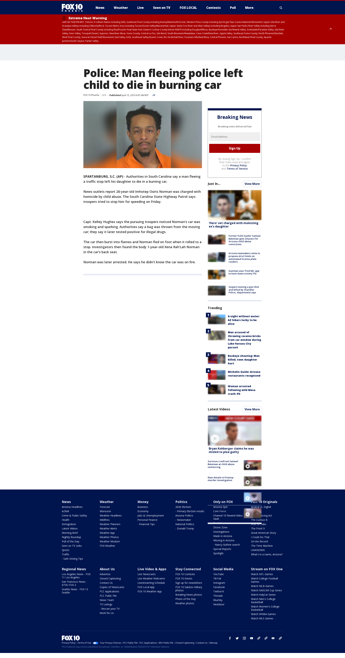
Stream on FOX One (267, 569)
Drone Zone (220, 527)
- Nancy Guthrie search (226, 544)
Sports (65, 550)
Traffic (65, 554)
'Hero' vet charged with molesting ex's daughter (233, 224)
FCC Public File (108, 595)
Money (142, 502)
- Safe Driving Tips (72, 558)
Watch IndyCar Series (263, 594)
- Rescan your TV (109, 608)
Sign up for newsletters (188, 582)
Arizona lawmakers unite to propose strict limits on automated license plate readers (244, 257)
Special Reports (222, 549)
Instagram (219, 582)
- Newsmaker (183, 520)
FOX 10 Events (183, 578)
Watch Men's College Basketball (263, 600)
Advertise (105, 574)
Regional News (74, 569)
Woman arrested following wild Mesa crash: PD (241, 389)
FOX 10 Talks (258, 524)
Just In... (214, 183)
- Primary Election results (189, 511)
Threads (218, 595)
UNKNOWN (258, 550)
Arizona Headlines (72, 507)
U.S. (104, 95)
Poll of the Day (70, 541)
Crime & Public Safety (74, 515)
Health (65, 520)
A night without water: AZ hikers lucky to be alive (244, 320)
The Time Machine (262, 545)
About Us (107, 569)
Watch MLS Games (262, 618)
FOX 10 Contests (185, 574)
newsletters (280, 638)
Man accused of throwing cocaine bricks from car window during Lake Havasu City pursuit (244, 340)
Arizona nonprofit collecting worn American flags (224, 511)
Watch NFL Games (262, 574)
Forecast (105, 507)
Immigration (69, 524)
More (249, 8)
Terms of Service (237, 168)
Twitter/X (218, 591)
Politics (181, 502)
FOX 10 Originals (264, 502)
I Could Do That (260, 537)
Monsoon (105, 511)
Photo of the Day (185, 599)
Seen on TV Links (72, 545)
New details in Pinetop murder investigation (220, 479)
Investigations (221, 531)
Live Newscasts (146, 574)
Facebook (219, 587)
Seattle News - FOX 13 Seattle (75, 591)
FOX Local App (146, 587)
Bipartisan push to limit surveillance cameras (221, 495)
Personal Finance (147, 520)
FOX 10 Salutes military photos (188, 588)
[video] (235, 430)
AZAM (65, 511)
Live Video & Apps (151, 569)
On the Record (259, 541)
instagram (244, 638)
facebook (230, 638)
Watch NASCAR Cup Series (266, 590)
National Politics (184, 524)
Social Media (223, 569)
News (66, 502)
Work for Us (107, 613)
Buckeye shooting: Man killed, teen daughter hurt (244, 359)
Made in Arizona (222, 536)
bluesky (266, 638)
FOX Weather (107, 545)
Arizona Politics (184, 515)
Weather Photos (109, 537)
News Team (107, 600)
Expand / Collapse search (281, 7)
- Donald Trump (184, 528)
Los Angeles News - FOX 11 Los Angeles (76, 575)
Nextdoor (218, 604)
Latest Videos (219, 409)
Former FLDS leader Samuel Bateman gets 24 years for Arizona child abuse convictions (245, 240)
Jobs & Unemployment (150, 515)
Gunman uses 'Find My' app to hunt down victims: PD (244, 272)
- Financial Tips (146, 524)
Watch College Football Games (264, 580)
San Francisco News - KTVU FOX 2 (74, 583)
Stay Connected (188, 569)
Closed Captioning (110, 578)
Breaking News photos (188, 594)
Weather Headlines (111, 515)
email (273, 638)
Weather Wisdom (110, 541)
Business (142, 507)
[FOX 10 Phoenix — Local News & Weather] (74, 7)
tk (259, 638)
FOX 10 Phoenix (91, 95)
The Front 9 (258, 528)
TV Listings (106, 604)
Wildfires (105, 520)
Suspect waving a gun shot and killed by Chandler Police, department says (244, 289)
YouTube (218, 574)
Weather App (107, 532)
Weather (107, 502)
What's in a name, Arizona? (266, 554)
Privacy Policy (238, 165)
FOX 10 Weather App (149, 591)
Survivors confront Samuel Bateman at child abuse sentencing (223, 464)
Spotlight (218, 553)
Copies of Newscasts (112, 587)
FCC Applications (109, 591)
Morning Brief (70, 532)
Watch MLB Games (262, 586)
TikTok (217, 578)
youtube (251, 638)
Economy (142, 511)
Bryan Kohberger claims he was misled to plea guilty (231, 450)
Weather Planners (110, 524)
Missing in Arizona (223, 540)
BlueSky (217, 600)
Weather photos (184, 603)
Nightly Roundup (71, 537)
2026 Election (183, 507)
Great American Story (263, 532)
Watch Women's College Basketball (265, 608)
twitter (237, 638)
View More (252, 184)
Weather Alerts (108, 528)
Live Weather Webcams (151, 578)
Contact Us (106, 582)
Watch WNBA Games (263, 614)
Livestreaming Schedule (151, 582)
